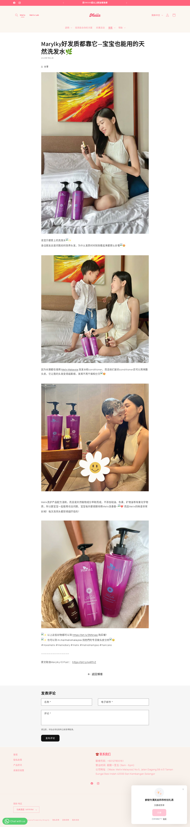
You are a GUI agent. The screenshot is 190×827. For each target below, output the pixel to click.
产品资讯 (17, 765)
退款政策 (65, 820)
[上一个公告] (63, 3)
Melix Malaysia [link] (69, 369)
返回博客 (97, 674)
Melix (22, 15)
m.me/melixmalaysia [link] (70, 640)
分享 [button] (46, 66)
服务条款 (75, 820)
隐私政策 (17, 759)
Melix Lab (34, 15)
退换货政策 (18, 770)
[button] (16, 15)
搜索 (15, 754)
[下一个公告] (126, 3)
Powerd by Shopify (41, 820)
